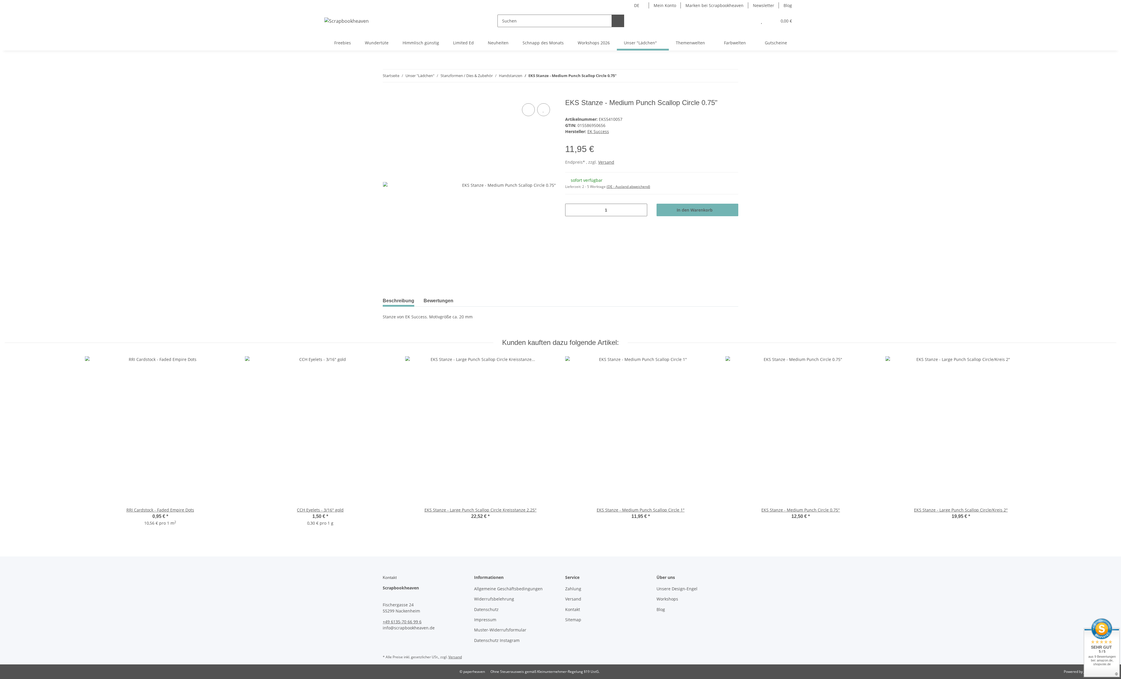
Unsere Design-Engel (677, 588)
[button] (750, 21)
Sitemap (573, 619)
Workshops (667, 599)
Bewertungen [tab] (438, 300)
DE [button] (636, 5)
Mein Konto (665, 5)
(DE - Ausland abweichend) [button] (628, 186)
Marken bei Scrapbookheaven (714, 5)
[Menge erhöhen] (640, 210)
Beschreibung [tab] (398, 300)
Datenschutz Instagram (497, 640)
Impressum (485, 619)
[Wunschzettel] (761, 21)
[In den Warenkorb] (387, 95)
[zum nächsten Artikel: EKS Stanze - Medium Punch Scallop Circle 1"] (732, 75)
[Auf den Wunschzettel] (543, 109)
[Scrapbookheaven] (346, 20)
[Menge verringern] (571, 210)
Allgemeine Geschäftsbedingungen (508, 588)
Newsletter (763, 5)
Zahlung (573, 588)
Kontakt (572, 609)
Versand (606, 162)
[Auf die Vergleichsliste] (528, 109)
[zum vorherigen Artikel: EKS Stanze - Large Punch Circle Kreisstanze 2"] (719, 75)
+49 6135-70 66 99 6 (402, 621)
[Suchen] (618, 21)
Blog (788, 5)
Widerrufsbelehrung (494, 599)
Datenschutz (486, 609)
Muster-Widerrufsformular (500, 630)
